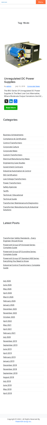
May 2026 (7, 289)
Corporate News (33, 86)
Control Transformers (12, 143)
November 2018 (10, 369)
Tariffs (6, 191)
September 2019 (10, 345)
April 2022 (7, 321)
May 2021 (7, 325)
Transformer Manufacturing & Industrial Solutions (20, 208)
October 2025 (9, 317)
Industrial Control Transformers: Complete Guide (21, 266)
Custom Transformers (12, 155)
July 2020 (7, 337)
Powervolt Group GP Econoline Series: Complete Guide (19, 253)
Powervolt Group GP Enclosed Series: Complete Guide (19, 246)
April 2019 (7, 353)
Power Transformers (12, 183)
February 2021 (9, 333)
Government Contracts (13, 167)
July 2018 (7, 381)
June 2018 (7, 385)
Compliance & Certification (14, 139)
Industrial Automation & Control (17, 171)
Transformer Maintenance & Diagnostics (20, 203)
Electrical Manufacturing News (16, 159)
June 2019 (7, 349)
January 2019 (8, 361)
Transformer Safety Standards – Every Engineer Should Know (19, 239)
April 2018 (7, 393)
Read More (11, 107)
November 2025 (10, 313)
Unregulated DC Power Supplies (19, 80)
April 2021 (7, 329)
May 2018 (7, 389)
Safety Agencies (10, 187)
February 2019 (9, 357)
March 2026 (8, 297)
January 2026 (8, 305)
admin (8, 86)
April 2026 (7, 293)
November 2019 (10, 341)
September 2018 (10, 373)
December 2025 (10, 309)
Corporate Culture (11, 147)
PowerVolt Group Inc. (24, 421)
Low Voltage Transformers (14, 179)
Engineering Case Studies (14, 163)
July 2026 (7, 281)
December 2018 (10, 365)
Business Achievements (13, 135)
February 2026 (9, 301)
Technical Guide (10, 199)
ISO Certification (10, 175)
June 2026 (7, 285)
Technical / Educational (13, 195)
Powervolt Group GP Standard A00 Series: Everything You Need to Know (21, 259)
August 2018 (8, 377)
